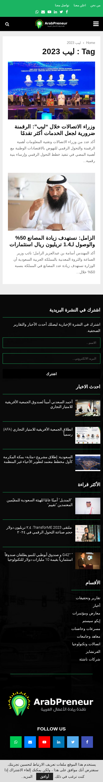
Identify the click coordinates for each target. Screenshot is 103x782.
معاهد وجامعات (88, 636)
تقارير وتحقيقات (88, 598)
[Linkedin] (58, 742)
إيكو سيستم (91, 621)
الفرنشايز (93, 651)
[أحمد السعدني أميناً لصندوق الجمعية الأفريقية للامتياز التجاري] (87, 408)
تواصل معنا (62, 5)
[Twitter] (73, 742)
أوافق (44, 776)
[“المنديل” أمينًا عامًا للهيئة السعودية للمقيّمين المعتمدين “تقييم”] (87, 506)
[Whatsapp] (16, 742)
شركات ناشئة (89, 659)
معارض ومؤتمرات (86, 613)
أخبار (96, 605)
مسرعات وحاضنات (85, 629)
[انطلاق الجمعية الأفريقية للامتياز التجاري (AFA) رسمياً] (87, 435)
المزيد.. (26, 776)
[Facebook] (87, 742)
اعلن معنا (80, 5)
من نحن (95, 5)
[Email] (30, 742)
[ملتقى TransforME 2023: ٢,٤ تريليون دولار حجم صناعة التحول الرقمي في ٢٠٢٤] (87, 533)
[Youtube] (44, 742)
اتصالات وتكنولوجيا (86, 644)
